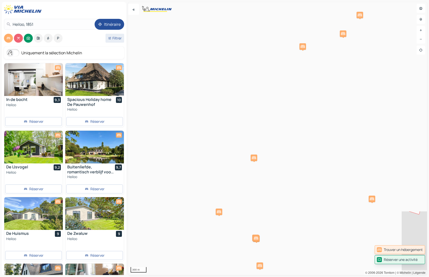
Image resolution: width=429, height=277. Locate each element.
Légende (419, 272)
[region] (277, 138)
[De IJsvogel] (33, 147)
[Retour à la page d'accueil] (24, 9)
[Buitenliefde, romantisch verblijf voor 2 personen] (94, 147)
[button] (254, 157)
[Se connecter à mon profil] (421, 8)
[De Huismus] (33, 213)
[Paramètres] (421, 19)
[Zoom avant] (421, 30)
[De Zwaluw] (94, 213)
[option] (8, 38)
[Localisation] (421, 50)
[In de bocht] (33, 79)
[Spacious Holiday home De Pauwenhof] (94, 79)
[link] (400, 249)
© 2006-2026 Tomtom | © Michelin (388, 272)
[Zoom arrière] (421, 39)
